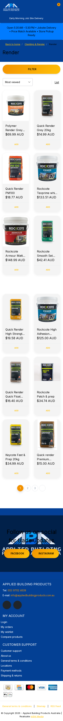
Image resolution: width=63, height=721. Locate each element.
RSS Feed (56, 706)
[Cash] (8, 687)
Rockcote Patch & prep (45, 394)
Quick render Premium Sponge (45, 457)
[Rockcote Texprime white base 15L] (47, 168)
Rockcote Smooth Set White (45, 254)
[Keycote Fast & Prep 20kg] (16, 434)
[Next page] (42, 488)
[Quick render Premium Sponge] (47, 434)
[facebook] (7, 605)
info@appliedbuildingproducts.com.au (32, 595)
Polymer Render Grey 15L (13, 128)
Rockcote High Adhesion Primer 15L (47, 332)
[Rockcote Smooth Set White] (47, 231)
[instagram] (17, 605)
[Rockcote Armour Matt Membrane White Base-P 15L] (16, 231)
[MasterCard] (30, 687)
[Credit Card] (19, 687)
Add (16, 144)
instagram (46, 553)
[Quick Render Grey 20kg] (47, 105)
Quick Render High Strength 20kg (14, 332)
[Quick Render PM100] (16, 168)
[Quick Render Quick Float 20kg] (16, 372)
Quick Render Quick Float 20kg (14, 394)
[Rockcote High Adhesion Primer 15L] (47, 309)
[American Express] (52, 687)
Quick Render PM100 (14, 191)
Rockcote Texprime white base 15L (47, 191)
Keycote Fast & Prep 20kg (15, 457)
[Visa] (41, 687)
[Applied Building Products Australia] (18, 7)
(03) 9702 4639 (17, 590)
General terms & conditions (17, 706)
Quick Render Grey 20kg (46, 128)
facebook (17, 553)
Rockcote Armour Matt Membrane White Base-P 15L (14, 254)
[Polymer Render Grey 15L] (16, 105)
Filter (32, 69)
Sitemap (41, 706)
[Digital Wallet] (8, 694)
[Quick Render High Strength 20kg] (16, 309)
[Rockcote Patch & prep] (47, 372)
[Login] (50, 6)
